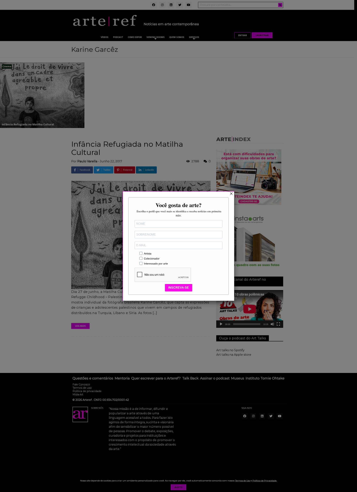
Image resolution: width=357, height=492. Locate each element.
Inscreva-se (178, 287)
